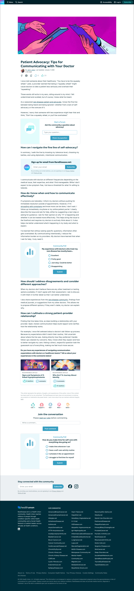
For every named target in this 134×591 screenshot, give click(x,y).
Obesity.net (98, 515)
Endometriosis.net (54, 565)
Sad (49, 405)
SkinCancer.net (100, 549)
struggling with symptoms (31, 206)
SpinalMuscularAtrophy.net (104, 558)
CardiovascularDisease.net (57, 546)
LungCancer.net (76, 540)
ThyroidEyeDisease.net (102, 562)
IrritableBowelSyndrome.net (81, 537)
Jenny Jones (31, 70)
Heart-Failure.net (77, 512)
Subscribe (127, 2)
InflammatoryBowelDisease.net (82, 534)
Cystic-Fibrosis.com (55, 562)
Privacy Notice (115, 582)
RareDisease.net (100, 537)
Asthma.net (52, 524)
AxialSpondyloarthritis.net (57, 534)
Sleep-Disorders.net (101, 552)
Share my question (59, 138)
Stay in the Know (85, 568)
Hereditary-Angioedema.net (81, 518)
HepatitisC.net (76, 515)
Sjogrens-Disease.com (102, 546)
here (22, 399)
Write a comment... (29, 423)
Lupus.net (74, 543)
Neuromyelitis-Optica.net (103, 512)
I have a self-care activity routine (61, 450)
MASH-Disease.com (78, 549)
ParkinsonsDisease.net (102, 521)
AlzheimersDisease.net (56, 521)
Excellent (55, 255)
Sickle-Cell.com (100, 543)
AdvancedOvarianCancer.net (58, 515)
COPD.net (51, 558)
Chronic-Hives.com (55, 552)
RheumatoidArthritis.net (103, 540)
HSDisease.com (76, 524)
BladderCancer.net (54, 537)
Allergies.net (52, 518)
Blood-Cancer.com (54, 540)
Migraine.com (76, 562)
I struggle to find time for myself (61, 457)
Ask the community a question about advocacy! (60, 126)
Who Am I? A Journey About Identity (64, 376)
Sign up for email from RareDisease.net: (51, 162)
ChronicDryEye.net (54, 549)
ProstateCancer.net (101, 530)
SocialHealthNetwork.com (104, 555)
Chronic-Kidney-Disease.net (58, 555)
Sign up (123, 577)
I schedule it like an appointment (61, 454)
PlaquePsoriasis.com (102, 524)
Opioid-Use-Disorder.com (103, 518)
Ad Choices (22, 575)
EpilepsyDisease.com (55, 568)
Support (41, 405)
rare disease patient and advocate (47, 102)
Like (32, 405)
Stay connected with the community (36, 481)
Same (67, 405)
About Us (21, 573)
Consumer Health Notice (56, 573)
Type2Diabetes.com (101, 565)
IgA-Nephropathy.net (78, 530)
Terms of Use (38, 173)
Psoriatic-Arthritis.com (102, 534)
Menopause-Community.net (80, 552)
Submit (60, 272)
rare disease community (58, 300)
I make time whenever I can (59, 446)
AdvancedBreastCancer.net (57, 512)
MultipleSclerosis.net (78, 565)
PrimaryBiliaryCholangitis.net (104, 527)
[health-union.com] (26, 508)
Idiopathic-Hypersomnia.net (81, 527)
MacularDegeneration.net (80, 546)
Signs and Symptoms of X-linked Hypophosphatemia (33, 376)
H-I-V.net (74, 521)
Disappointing (56, 266)
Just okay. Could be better (61, 263)
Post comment (50, 429)
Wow (58, 405)
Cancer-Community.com (56, 543)
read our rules (45, 418)
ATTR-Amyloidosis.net (56, 530)
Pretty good (56, 259)
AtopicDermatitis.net (55, 527)
